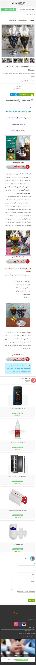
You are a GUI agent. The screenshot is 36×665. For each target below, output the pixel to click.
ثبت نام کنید (11, 659)
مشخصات (32, 20)
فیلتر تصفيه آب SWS (18, 544)
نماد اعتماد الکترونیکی (29, 630)
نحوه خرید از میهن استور (29, 636)
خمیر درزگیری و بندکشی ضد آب (18, 442)
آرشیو (27, 381)
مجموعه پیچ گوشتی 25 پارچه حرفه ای (17, 476)
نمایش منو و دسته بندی (25, 9)
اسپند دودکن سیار (25, 368)
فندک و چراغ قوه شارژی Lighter (17, 408)
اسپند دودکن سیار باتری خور (16, 365)
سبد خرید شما (8, 9)
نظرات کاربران (12, 20)
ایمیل (34, 570)
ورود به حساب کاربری (21, 659)
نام (34, 563)
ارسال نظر (31, 600)
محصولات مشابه (22, 20)
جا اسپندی (23, 371)
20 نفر (12, 94)
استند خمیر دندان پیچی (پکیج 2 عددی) (17, 510)
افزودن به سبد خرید (25, 94)
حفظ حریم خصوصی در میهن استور (27, 633)
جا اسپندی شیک (15, 371)
